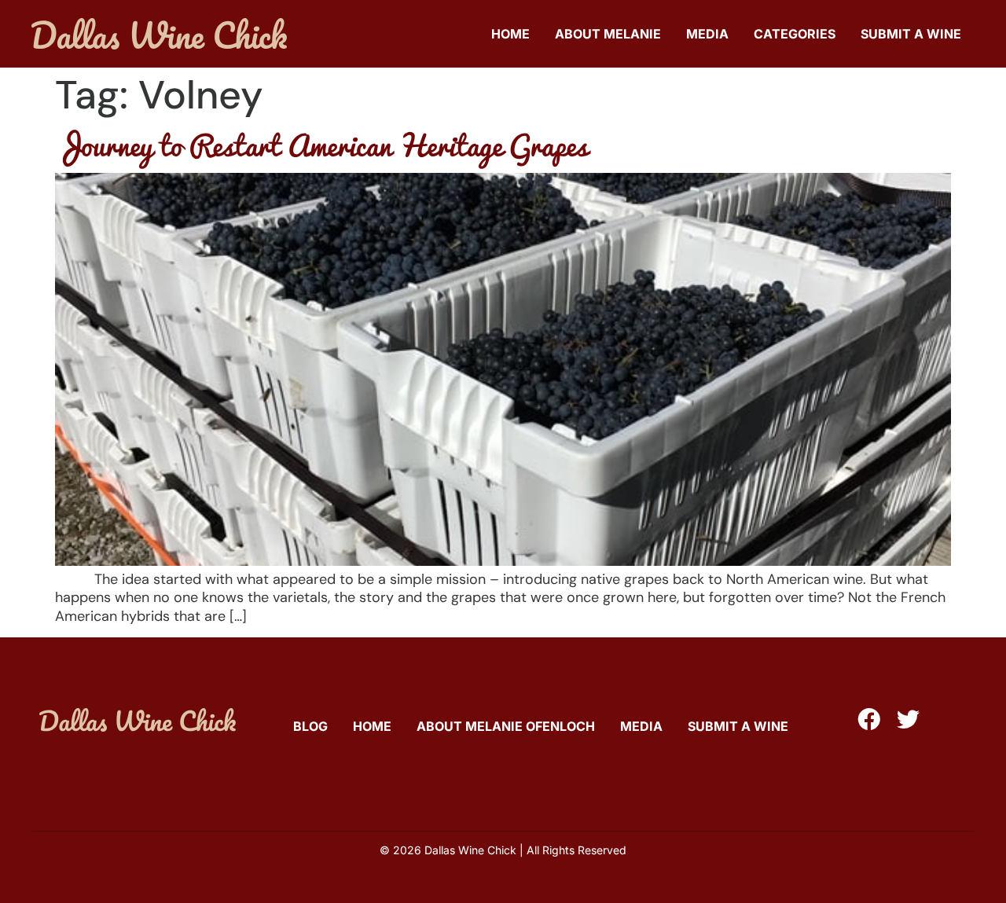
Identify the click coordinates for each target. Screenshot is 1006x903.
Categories (794, 34)
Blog (310, 726)
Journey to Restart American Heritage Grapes (321, 144)
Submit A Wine (911, 34)
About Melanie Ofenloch (506, 726)
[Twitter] (908, 719)
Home (510, 34)
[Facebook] (868, 719)
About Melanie (608, 34)
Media (707, 34)
